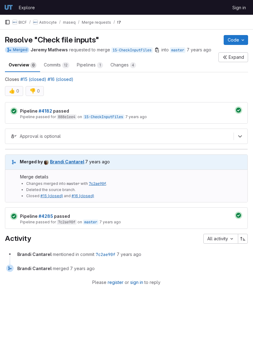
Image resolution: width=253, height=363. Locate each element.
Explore (27, 7)
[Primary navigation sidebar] (7, 22)
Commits (56, 64)
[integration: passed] (238, 110)
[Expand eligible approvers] (240, 136)
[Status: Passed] (14, 111)
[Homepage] (8, 7)
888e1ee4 (66, 116)
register (115, 282)
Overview (22, 64)
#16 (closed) (60, 79)
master (177, 50)
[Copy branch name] (157, 50)
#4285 (46, 216)
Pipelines (89, 64)
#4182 (45, 111)
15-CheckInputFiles (132, 50)
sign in (136, 282)
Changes (122, 64)
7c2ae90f (97, 183)
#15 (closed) (33, 79)
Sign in (239, 7)
